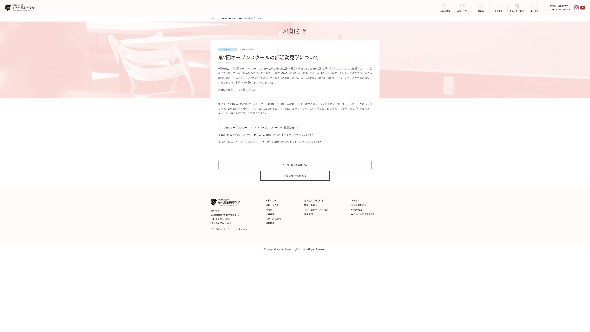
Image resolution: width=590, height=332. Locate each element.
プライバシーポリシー (221, 229)
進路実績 (270, 214)
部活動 (269, 209)
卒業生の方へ (310, 205)
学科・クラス (272, 205)
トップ (213, 18)
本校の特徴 (271, 200)
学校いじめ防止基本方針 (363, 214)
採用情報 (308, 214)
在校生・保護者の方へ (559, 6)
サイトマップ (240, 229)
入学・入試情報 (273, 218)
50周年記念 (356, 209)
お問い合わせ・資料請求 (560, 10)
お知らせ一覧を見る (295, 175)
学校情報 (270, 223)
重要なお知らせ (358, 205)
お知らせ (355, 200)
